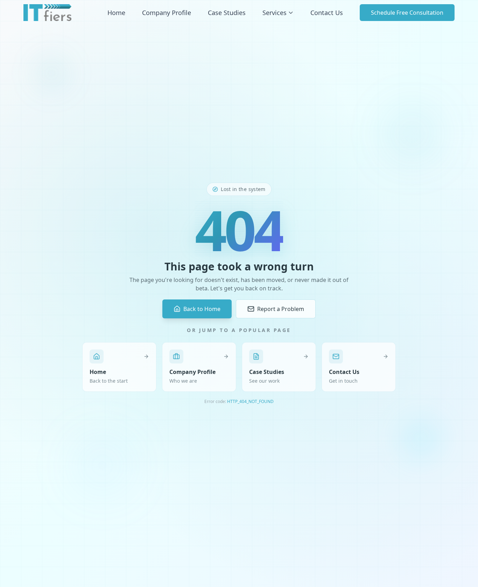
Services (274, 12)
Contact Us (326, 12)
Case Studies (227, 12)
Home (116, 12)
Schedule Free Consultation (407, 12)
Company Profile (166, 12)
